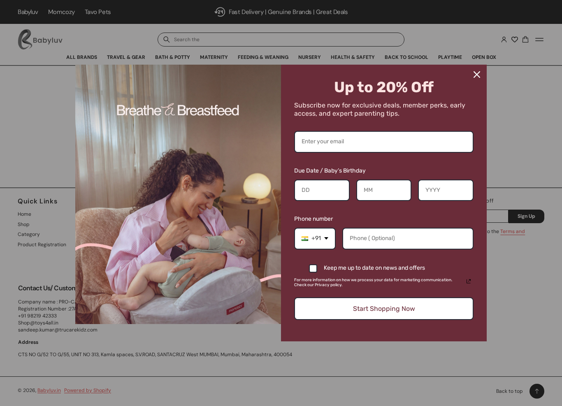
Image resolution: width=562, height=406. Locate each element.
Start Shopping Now (384, 309)
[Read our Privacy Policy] (469, 281)
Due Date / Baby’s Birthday (330, 170)
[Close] (477, 74)
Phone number (313, 218)
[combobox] (315, 239)
